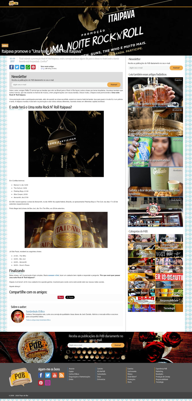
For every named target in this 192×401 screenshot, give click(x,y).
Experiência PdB (169, 269)
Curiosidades (141, 246)
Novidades (177, 170)
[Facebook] (11, 69)
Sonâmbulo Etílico (35, 311)
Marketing (177, 140)
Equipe (71, 371)
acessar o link (53, 275)
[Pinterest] (33, 69)
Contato (100, 369)
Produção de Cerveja (169, 292)
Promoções (141, 300)
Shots (141, 308)
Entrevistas (169, 261)
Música (5, 45)
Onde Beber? (176, 200)
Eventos (178, 80)
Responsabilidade (169, 300)
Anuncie (71, 369)
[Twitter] (17, 69)
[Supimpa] (43, 68)
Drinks (141, 261)
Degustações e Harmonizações (169, 246)
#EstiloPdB (177, 110)
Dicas (169, 253)
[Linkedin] (22, 69)
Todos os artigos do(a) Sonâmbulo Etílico (38, 320)
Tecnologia (169, 308)
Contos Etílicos (169, 238)
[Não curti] (41, 68)
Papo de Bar (13, 3)
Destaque (141, 253)
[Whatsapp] (28, 69)
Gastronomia (141, 277)
